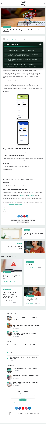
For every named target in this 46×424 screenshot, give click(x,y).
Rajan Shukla (30, 303)
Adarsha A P (6, 302)
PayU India (32, 220)
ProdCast (29, 265)
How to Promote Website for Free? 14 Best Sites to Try (23, 351)
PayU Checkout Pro (25, 220)
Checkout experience (15, 220)
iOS (25, 195)
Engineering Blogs (7, 26)
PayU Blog (23, 3)
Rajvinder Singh (9, 39)
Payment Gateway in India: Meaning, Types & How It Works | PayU (24, 345)
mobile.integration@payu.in (15, 204)
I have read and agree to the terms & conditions (23, 402)
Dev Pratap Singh (31, 267)
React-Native (31, 195)
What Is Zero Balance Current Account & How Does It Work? (25, 383)
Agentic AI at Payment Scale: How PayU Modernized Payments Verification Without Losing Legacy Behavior (10, 296)
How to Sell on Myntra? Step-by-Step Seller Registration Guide (24, 334)
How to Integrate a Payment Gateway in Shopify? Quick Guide (23, 357)
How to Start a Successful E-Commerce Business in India (26, 376)
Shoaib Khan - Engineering (10, 281)
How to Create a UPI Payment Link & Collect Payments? (25, 318)
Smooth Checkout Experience (23, 222)
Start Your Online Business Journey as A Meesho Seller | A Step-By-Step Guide (26, 326)
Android (22, 195)
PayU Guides (15, 316)
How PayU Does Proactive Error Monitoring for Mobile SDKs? (11, 277)
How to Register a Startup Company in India (25, 368)
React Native (29, 199)
